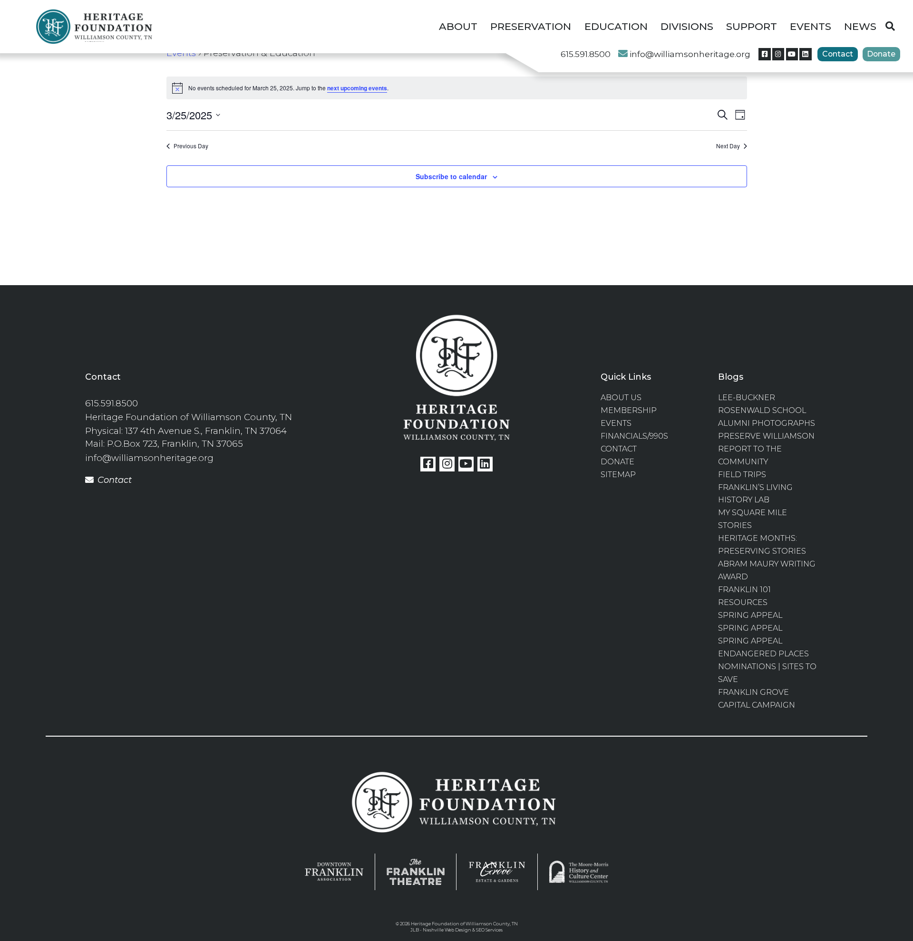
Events (810, 26)
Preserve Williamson (766, 436)
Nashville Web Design (447, 929)
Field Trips (742, 474)
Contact (837, 53)
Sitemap (618, 474)
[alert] (456, 88)
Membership (629, 410)
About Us (621, 397)
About (458, 26)
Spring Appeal (750, 615)
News (860, 26)
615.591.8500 (586, 54)
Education (616, 26)
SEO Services (489, 929)
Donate (881, 53)
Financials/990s (634, 436)
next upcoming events (357, 88)
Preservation (530, 26)
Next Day (728, 146)
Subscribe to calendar (451, 176)
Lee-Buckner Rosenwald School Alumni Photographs (766, 410)
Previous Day (191, 146)
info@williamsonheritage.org (690, 54)
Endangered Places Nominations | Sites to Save (767, 666)
